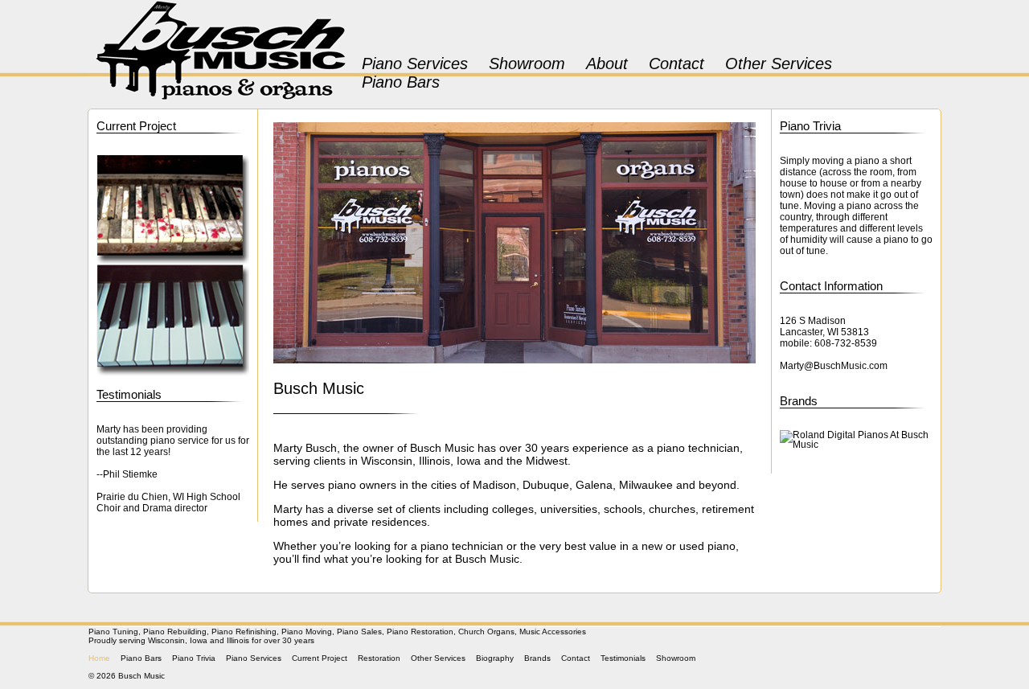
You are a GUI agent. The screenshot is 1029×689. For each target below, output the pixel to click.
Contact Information (831, 286)
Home (99, 658)
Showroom (527, 63)
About (607, 63)
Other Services (778, 63)
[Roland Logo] (856, 439)
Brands (799, 401)
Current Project (136, 126)
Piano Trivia (810, 126)
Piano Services (415, 63)
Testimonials (129, 394)
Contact (676, 63)
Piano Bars (401, 82)
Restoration (379, 658)
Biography (495, 658)
